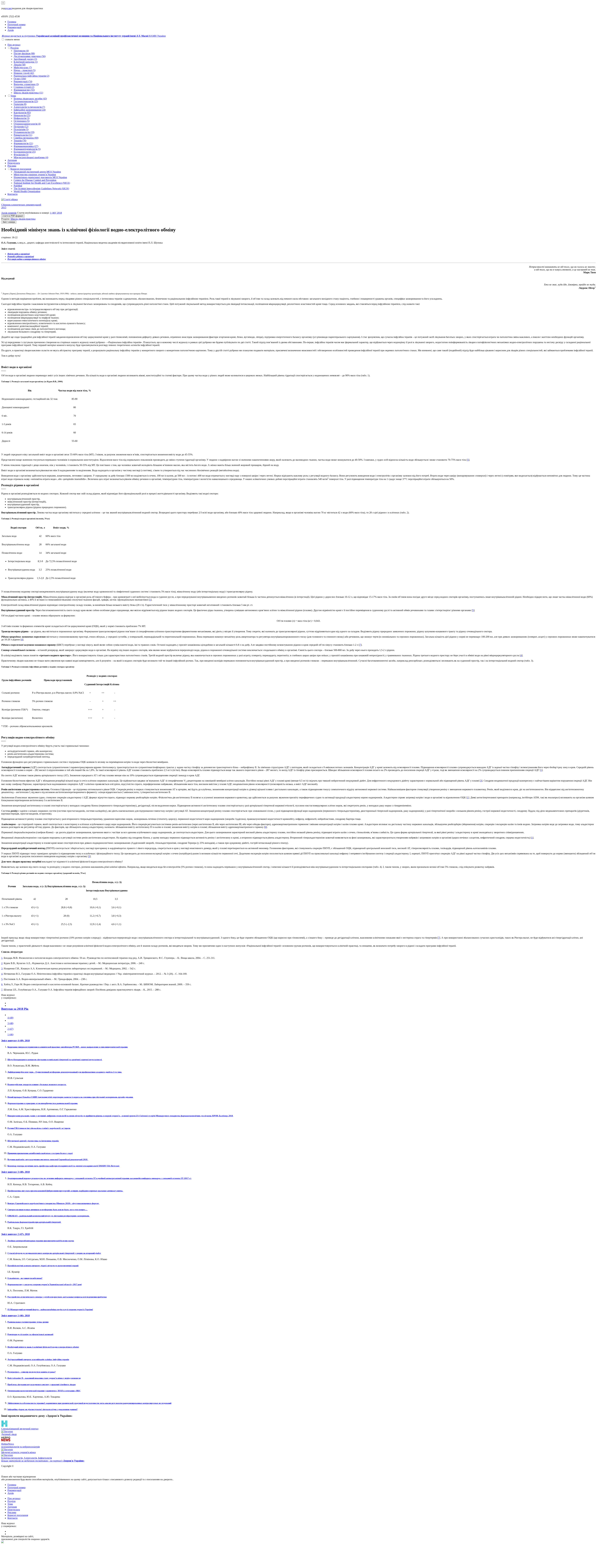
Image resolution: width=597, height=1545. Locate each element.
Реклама (11, 165)
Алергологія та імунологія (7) (29, 107)
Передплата (13, 163)
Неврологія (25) (22, 115)
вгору (3, 370)
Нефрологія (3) (21, 118)
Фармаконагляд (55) (24, 90)
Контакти (12, 194)
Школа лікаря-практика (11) (28, 92)
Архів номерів (8, 212)
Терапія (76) (20, 140)
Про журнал (13, 44)
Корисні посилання (21, 169)
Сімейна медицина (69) (26, 137)
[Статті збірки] (298, 199)
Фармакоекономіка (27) (26, 146)
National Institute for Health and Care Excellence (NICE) (42, 183)
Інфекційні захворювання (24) (30, 109)
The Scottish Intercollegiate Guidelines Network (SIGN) (41, 188)
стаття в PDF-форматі (12, 216)
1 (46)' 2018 (56, 212)
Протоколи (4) (21, 50)
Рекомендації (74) (23, 81)
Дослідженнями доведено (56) (30, 56)
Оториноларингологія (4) (27, 123)
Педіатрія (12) (21, 126)
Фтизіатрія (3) (21, 154)
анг (10, 8)
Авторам (12, 160)
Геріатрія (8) (20, 104)
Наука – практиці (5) (24, 70)
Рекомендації (14, 27)
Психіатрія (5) (21, 129)
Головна (11, 21)
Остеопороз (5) (22, 121)
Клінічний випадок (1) (26, 62)
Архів (10, 30)
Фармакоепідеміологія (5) (27, 149)
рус (7, 8)
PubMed (18, 185)
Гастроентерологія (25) (26, 101)
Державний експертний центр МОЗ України (37, 171)
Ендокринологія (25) (25, 151)
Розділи (15, 48)
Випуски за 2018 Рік (14, 1008)
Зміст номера (8, 222)
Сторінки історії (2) (24, 87)
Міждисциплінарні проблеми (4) (31, 157)
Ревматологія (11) (23, 135)
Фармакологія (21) (23, 143)
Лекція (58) (19, 64)
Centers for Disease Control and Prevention (35, 180)
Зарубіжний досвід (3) (25, 59)
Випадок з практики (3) (26, 84)
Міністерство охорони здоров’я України (35, 174)
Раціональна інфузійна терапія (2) (31, 76)
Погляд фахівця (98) (24, 53)
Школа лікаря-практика (23, 219)
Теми (13, 95)
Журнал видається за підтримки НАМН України (84, 36)
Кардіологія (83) (22, 112)
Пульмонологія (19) (24, 132)
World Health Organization (27, 191)
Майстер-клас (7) (23, 67)
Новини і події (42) (24, 73)
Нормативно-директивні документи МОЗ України (40, 177)
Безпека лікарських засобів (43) (30, 98)
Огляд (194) (20, 78)
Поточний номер (16, 24)
